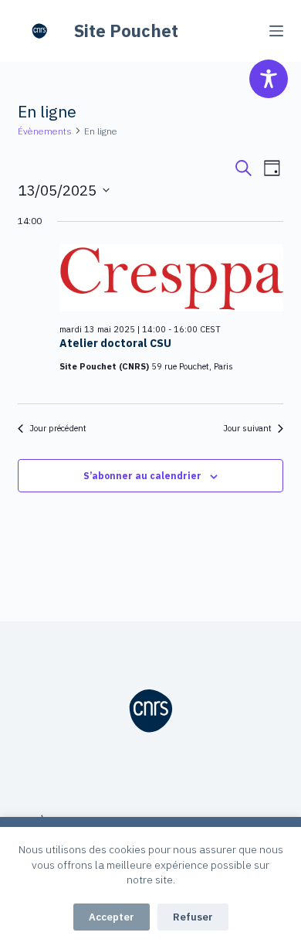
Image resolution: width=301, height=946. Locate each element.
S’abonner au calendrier (142, 476)
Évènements (45, 131)
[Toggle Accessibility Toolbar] (268, 79)
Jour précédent (57, 428)
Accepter (111, 917)
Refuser (193, 917)
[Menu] (276, 31)
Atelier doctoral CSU (115, 343)
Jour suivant (247, 428)
